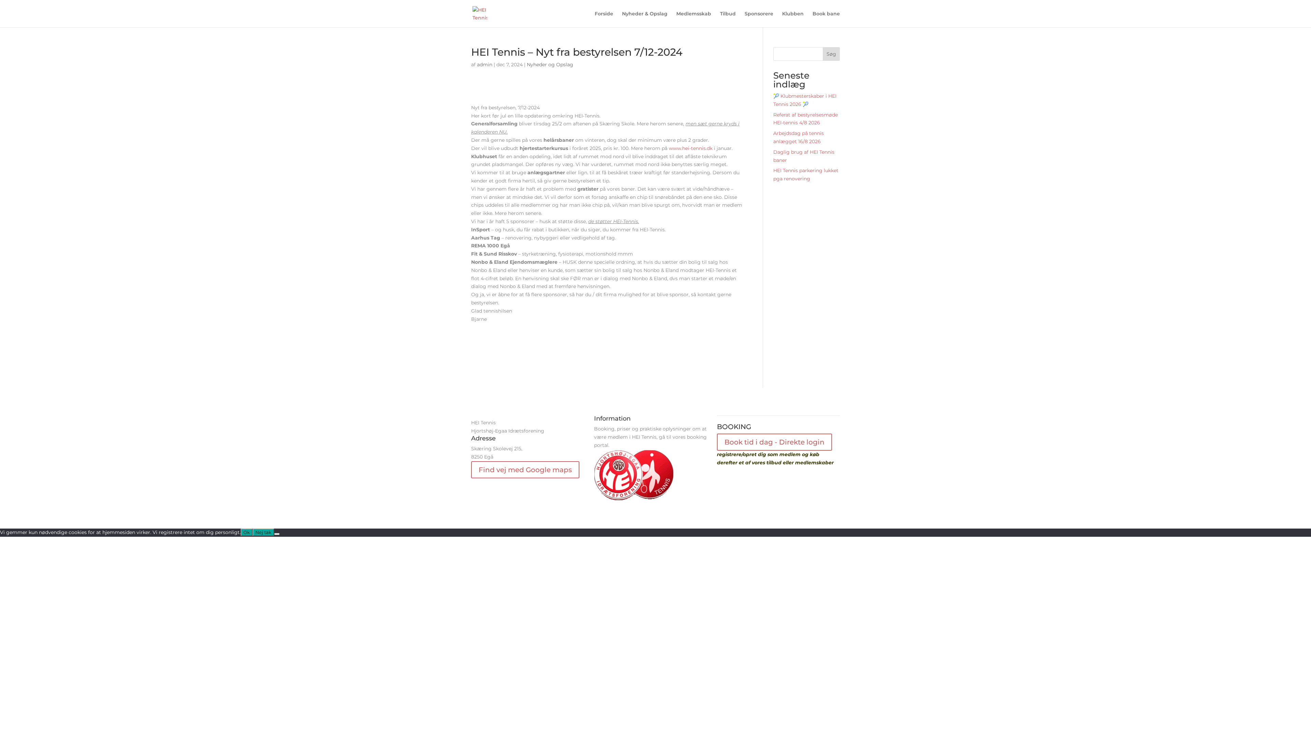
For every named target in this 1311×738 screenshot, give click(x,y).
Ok (246, 532)
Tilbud (728, 14)
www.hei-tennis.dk (691, 148)
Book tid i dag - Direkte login (774, 442)
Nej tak (263, 532)
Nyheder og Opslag (550, 65)
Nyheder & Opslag (644, 14)
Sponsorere (759, 14)
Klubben (793, 14)
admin (484, 65)
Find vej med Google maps (525, 470)
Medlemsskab (693, 14)
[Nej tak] (277, 534)
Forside (604, 14)
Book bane (826, 14)
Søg (831, 54)
